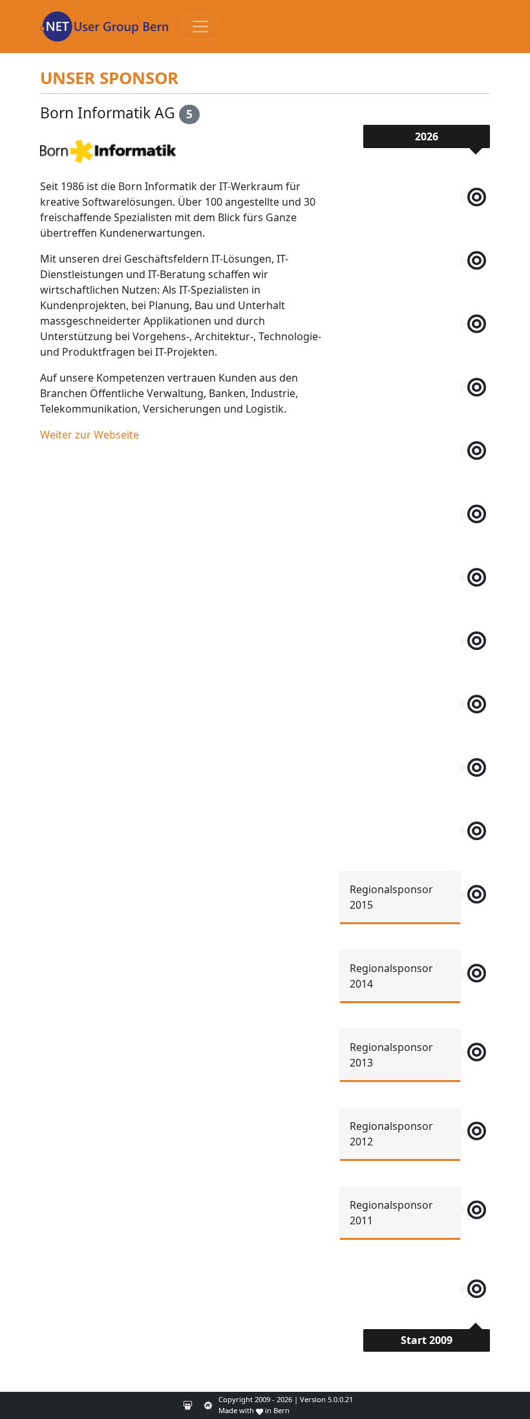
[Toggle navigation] (200, 26)
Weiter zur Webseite (89, 435)
